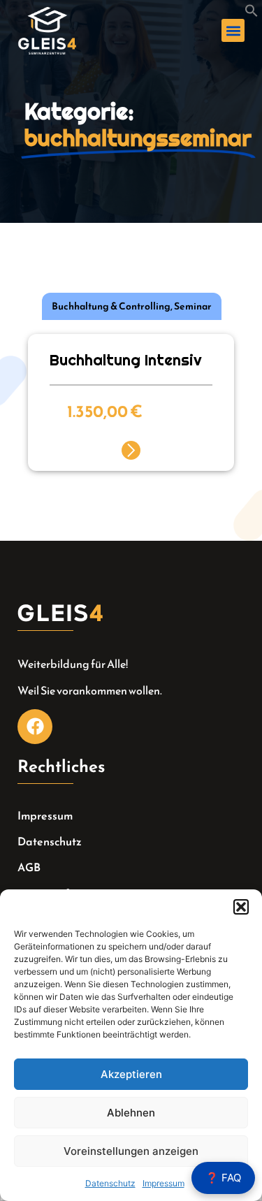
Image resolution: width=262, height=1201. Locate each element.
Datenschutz (110, 1183)
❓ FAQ (223, 1177)
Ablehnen (131, 1112)
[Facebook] (34, 726)
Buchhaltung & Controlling (111, 306)
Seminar (193, 306)
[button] (241, 907)
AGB (29, 867)
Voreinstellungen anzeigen (131, 1151)
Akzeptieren (131, 1074)
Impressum (163, 1183)
